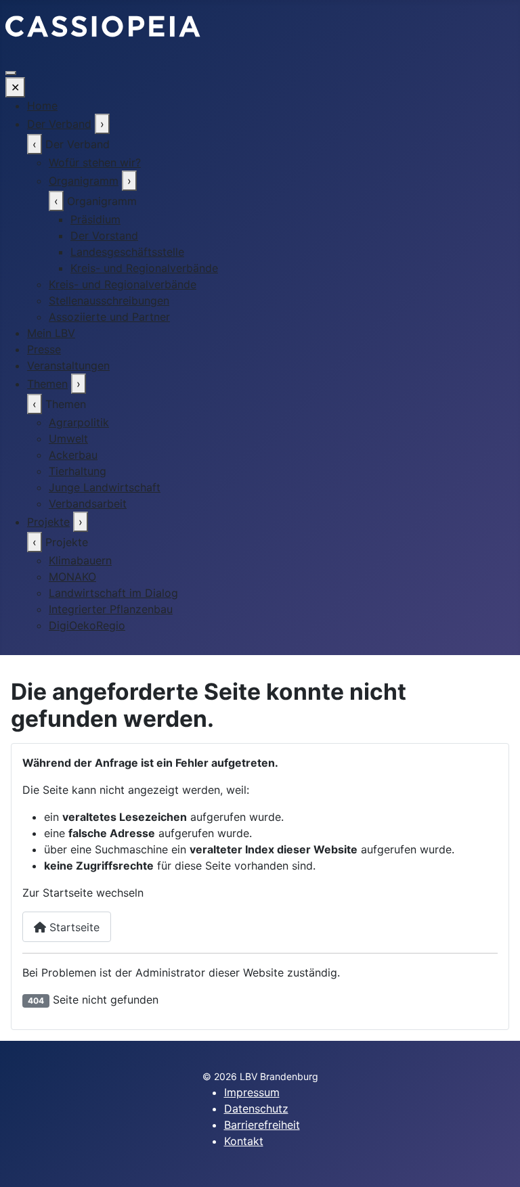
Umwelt (68, 438)
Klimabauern (80, 560)
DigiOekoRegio (87, 625)
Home (42, 105)
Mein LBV (51, 333)
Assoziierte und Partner (109, 316)
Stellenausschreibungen (109, 300)
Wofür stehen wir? (95, 162)
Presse (44, 349)
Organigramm (83, 180)
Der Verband (59, 124)
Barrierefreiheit (262, 1125)
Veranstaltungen (68, 365)
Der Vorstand (104, 235)
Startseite (73, 927)
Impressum (252, 1092)
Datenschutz (256, 1108)
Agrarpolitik (79, 422)
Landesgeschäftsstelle (127, 252)
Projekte (48, 522)
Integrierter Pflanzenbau (111, 609)
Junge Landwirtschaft (104, 487)
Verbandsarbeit (88, 503)
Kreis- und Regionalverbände (144, 268)
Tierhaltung (77, 471)
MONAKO (72, 576)
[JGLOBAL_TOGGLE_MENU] (10, 73)
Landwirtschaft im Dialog (113, 593)
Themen (47, 383)
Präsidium (95, 219)
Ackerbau (73, 455)
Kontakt (243, 1141)
